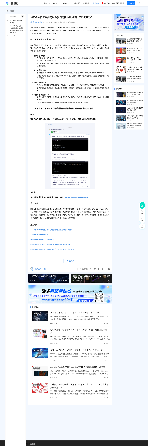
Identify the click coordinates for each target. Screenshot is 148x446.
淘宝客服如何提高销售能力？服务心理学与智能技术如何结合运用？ (78, 331)
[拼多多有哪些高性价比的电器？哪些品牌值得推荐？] (121, 79)
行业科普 (86, 3)
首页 (6, 11)
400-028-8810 (118, 3)
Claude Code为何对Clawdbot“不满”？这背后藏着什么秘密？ (78, 367)
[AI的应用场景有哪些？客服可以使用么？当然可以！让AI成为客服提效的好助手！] (40, 388)
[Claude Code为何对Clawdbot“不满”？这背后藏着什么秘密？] (40, 371)
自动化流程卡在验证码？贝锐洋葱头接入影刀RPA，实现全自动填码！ (135, 94)
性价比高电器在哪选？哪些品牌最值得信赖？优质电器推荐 (134, 41)
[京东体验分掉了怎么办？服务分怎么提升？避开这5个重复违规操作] (121, 50)
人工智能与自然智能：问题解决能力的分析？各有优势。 (75, 312)
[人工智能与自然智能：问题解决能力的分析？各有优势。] (40, 316)
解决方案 (107, 3)
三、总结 (13, 35)
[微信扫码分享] (90, 269)
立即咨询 (131, 3)
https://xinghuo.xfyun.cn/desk (77, 197)
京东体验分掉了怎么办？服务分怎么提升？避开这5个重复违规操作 (134, 50)
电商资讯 (55, 3)
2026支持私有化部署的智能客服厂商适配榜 (135, 117)
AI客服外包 (76, 3)
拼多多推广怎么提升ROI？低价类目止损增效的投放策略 (134, 60)
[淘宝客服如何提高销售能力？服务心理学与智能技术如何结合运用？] (40, 333)
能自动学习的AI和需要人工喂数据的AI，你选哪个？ (135, 124)
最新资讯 (47, 3)
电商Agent (66, 3)
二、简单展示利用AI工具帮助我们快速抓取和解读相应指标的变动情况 (16, 29)
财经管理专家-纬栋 (36, 22)
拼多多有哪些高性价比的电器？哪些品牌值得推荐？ (134, 78)
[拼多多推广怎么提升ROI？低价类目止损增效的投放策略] (121, 60)
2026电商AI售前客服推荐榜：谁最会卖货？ (135, 109)
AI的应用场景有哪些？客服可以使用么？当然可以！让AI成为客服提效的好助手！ (79, 386)
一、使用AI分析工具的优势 (16, 21)
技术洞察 (96, 3)
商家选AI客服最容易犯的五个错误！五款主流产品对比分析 (76, 350)
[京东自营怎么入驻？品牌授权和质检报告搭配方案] (121, 69)
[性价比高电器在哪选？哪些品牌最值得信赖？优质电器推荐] (121, 41)
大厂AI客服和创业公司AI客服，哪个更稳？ (135, 101)
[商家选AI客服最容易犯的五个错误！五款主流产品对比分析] (40, 353)
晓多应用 (32, 444)
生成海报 (85, 269)
